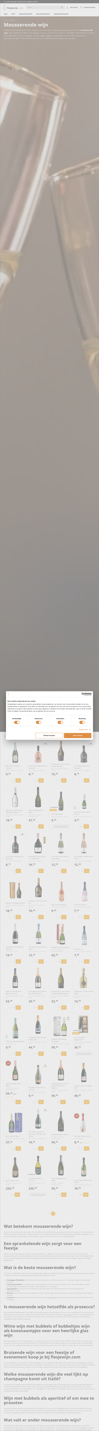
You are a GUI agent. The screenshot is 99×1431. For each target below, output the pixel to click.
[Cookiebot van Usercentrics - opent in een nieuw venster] (83, 694)
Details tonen (83, 729)
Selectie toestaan (49, 735)
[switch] (38, 722)
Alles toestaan (77, 735)
